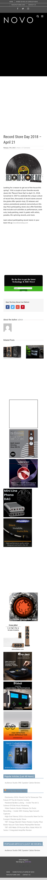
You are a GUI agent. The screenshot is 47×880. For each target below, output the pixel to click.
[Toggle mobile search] (38, 16)
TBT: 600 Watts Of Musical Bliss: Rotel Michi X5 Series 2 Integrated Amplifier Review (22, 828)
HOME (8, 872)
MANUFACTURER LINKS (13, 875)
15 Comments (26, 148)
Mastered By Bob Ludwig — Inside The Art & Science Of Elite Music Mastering (21, 804)
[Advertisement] (23, 49)
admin (20, 319)
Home (18, 148)
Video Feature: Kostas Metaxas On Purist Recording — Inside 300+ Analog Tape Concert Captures (21, 811)
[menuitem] (11, 1)
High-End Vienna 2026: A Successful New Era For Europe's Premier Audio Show (23, 817)
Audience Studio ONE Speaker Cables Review (22, 783)
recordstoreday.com (20, 223)
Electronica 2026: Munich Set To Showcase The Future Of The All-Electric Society (22, 798)
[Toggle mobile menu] (42, 16)
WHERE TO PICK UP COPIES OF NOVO (23, 872)
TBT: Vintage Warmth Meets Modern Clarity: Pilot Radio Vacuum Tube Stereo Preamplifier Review (23, 823)
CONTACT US (26, 875)
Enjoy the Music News (16, 791)
